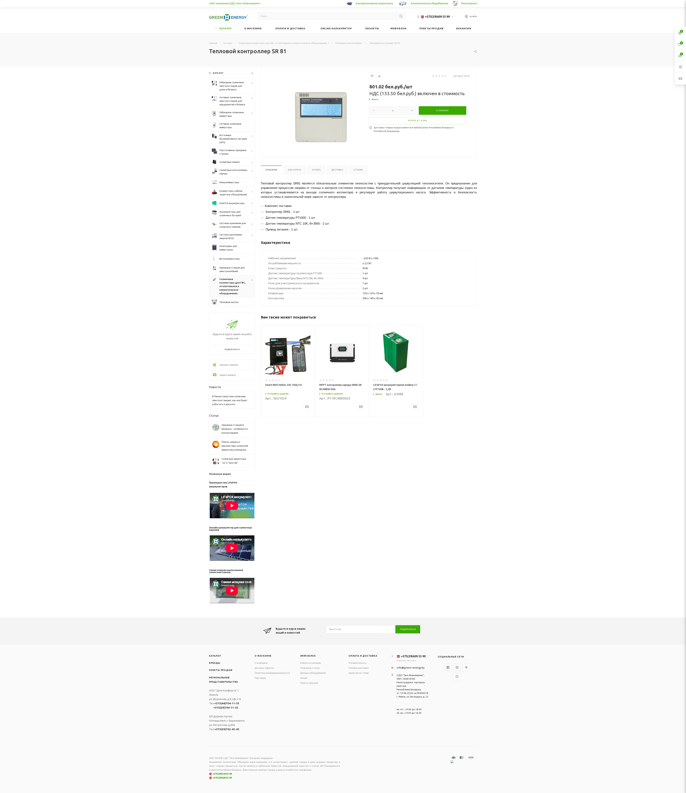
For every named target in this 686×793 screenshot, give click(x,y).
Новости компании (310, 663)
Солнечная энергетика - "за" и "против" (234, 461)
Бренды (214, 663)
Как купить (294, 170)
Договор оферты (264, 668)
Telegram (466, 667)
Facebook (448, 667)
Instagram (457, 667)
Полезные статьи (310, 668)
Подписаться (408, 629)
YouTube (457, 676)
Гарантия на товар (359, 673)
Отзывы (358, 170)
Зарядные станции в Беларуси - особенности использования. (235, 429)
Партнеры (260, 678)
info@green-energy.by (410, 667)
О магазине (263, 655)
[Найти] (401, 16)
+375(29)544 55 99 (222, 773)
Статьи (213, 415)
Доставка (337, 170)
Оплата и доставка (363, 655)
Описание (271, 170)
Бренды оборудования (313, 673)
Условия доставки (359, 668)
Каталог (215, 655)
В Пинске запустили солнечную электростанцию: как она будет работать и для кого (230, 400)
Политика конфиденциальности (272, 673)
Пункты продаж (220, 670)
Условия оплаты (357, 663)
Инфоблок (308, 655)
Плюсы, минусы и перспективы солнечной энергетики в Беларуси (235, 446)
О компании (261, 663)
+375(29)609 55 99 (222, 777)
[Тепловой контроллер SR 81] (321, 117)
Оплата (316, 170)
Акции (303, 678)
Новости (215, 387)
